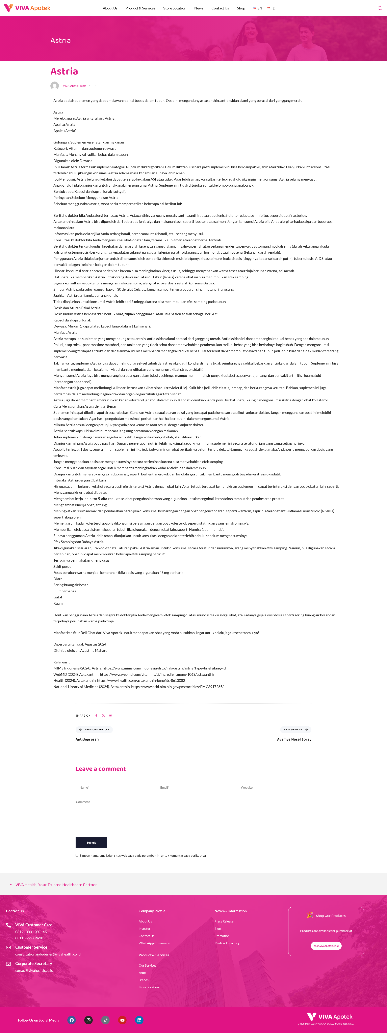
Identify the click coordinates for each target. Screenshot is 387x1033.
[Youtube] (122, 1020)
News (198, 8)
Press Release (223, 921)
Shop (241, 8)
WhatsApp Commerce (154, 943)
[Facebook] (71, 1020)
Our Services (147, 965)
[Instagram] (88, 1020)
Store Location (174, 8)
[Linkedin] (139, 1020)
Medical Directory (226, 943)
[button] (380, 8)
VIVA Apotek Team (74, 85)
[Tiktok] (105, 1020)
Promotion (222, 936)
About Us (110, 8)
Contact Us (220, 8)
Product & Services (140, 8)
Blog (217, 928)
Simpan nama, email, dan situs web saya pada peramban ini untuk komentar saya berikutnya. (143, 855)
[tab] (193, 885)
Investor (144, 928)
